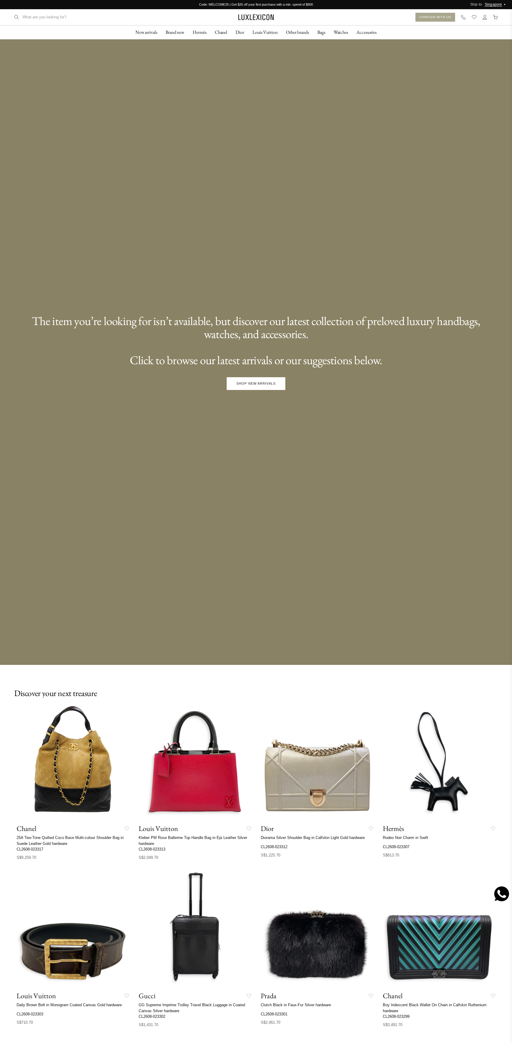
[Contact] (463, 17)
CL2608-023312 (274, 847)
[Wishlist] (474, 17)
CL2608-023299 (396, 1016)
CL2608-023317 (30, 849)
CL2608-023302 (152, 1016)
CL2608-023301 (274, 1014)
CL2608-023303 (30, 1014)
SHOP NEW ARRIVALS (256, 383)
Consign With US (435, 17)
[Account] (484, 17)
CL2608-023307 (396, 847)
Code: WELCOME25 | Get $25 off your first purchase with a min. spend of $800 (256, 4)
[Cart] (495, 17)
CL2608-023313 (152, 849)
